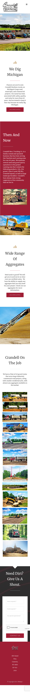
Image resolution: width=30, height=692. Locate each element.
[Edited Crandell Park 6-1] (14, 508)
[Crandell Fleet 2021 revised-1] (14, 483)
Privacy (20, 681)
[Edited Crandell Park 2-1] (15, 450)
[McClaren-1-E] (15, 423)
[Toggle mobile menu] (27, 4)
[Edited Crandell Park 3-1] (14, 433)
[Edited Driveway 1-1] (15, 525)
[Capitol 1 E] (15, 541)
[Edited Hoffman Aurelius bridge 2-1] (15, 466)
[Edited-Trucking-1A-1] (14, 413)
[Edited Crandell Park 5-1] (15, 492)
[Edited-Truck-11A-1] (14, 393)
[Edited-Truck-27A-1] (15, 402)
